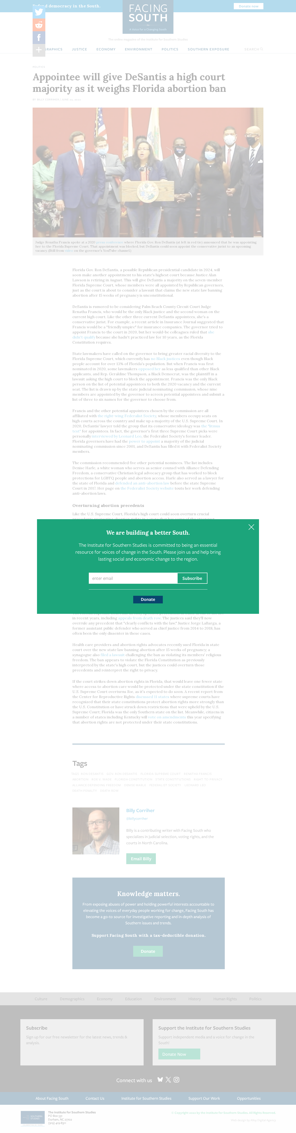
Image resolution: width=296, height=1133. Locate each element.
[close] (251, 527)
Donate (148, 599)
